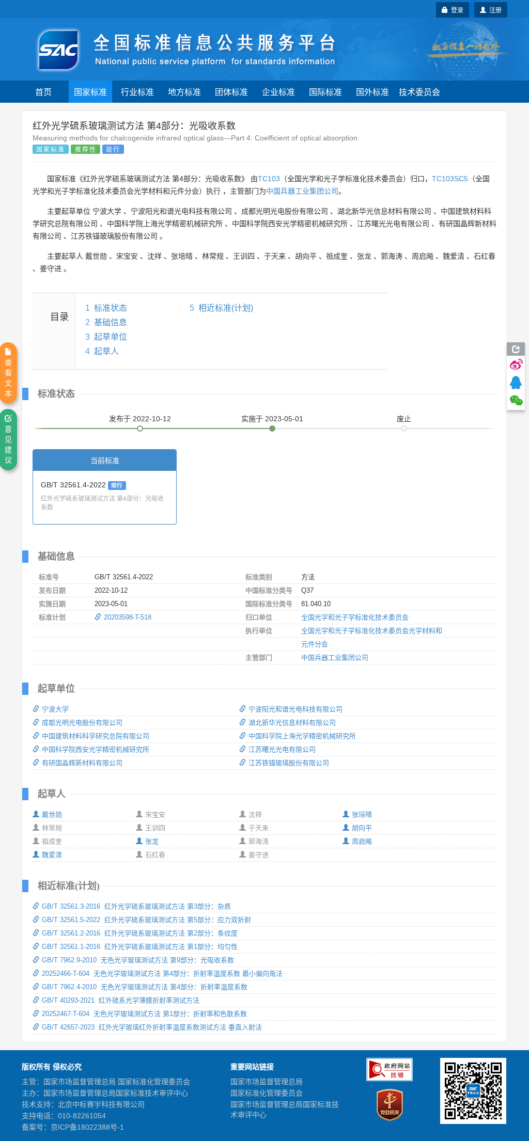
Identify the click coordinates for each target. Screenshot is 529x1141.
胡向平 (362, 828)
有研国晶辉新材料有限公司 (82, 763)
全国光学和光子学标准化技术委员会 (355, 617)
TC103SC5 (450, 179)
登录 (455, 9)
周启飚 (362, 841)
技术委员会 (419, 92)
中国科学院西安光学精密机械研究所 (95, 749)
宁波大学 (55, 709)
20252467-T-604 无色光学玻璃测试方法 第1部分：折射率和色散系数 (144, 1014)
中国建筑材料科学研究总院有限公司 (95, 736)
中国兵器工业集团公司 (302, 191)
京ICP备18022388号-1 (87, 1127)
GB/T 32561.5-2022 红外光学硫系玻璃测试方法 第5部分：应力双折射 (146, 920)
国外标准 (372, 92)
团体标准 (231, 92)
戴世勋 (52, 814)
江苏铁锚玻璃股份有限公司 (288, 763)
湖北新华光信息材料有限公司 (292, 722)
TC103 (269, 179)
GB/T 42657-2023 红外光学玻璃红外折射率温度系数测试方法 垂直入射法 (152, 1027)
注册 (494, 9)
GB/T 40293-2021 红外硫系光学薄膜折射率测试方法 (120, 1000)
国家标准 (90, 92)
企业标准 (278, 92)
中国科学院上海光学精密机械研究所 (302, 736)
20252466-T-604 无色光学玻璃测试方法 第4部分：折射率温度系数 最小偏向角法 (162, 973)
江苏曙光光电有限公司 (282, 749)
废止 (404, 419)
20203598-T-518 (127, 617)
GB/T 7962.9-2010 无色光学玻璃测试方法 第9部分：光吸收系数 (138, 960)
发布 (140, 419)
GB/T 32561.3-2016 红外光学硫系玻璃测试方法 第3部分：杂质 (136, 906)
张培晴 (362, 814)
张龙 (152, 841)
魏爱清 (52, 855)
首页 (43, 92)
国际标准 (325, 92)
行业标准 (137, 92)
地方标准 (184, 92)
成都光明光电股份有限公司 (82, 722)
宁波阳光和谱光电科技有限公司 (295, 709)
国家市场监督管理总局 (266, 1081)
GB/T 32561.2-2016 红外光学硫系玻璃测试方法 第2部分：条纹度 (140, 933)
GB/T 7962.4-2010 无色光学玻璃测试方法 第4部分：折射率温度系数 (144, 987)
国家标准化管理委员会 (266, 1093)
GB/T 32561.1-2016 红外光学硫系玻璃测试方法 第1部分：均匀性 (140, 946)
